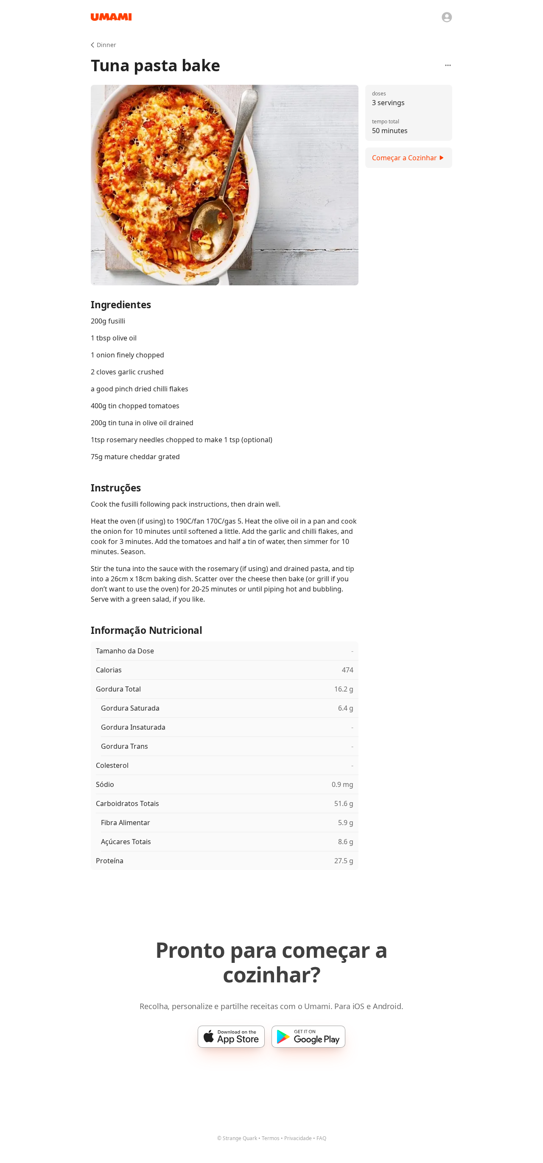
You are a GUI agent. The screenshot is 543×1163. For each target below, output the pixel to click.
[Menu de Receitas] (448, 65)
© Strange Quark (237, 1138)
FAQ (321, 1138)
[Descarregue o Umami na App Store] (231, 1037)
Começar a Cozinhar (404, 157)
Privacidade (298, 1138)
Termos (271, 1138)
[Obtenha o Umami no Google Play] (308, 1037)
